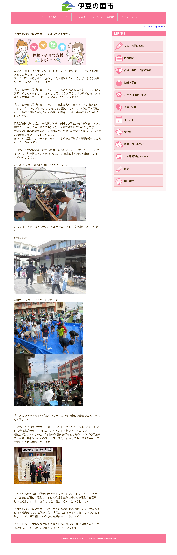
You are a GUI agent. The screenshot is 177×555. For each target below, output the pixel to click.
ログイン (65, 17)
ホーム (40, 17)
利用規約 (111, 17)
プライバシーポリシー (129, 17)
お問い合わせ (96, 17)
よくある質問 (80, 17)
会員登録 (52, 17)
